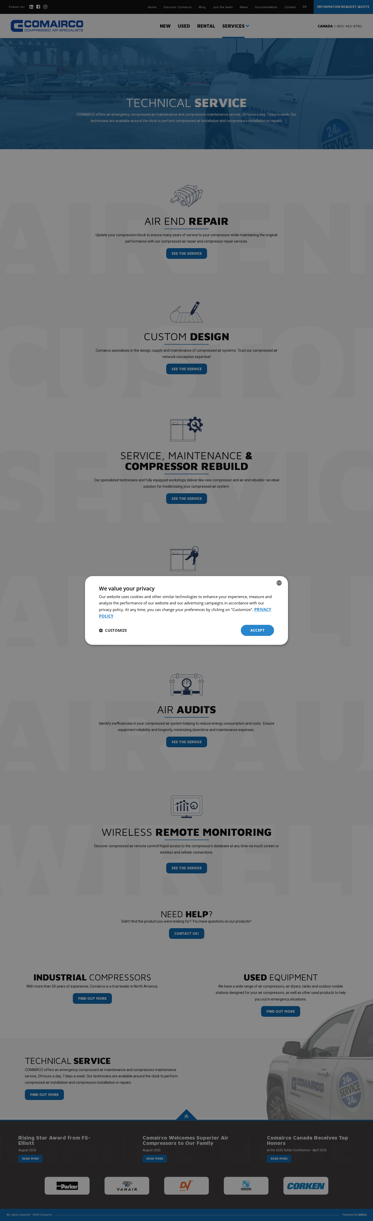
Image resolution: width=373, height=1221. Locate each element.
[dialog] (186, 610)
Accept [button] (257, 630)
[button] (113, 630)
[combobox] (279, 582)
